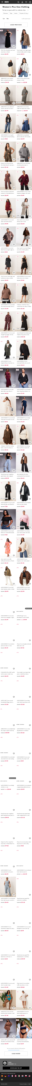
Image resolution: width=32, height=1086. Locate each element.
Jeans (15, 13)
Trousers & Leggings (25, 13)
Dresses (5, 13)
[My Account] (22, 2)
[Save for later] (14, 46)
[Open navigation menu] (2, 2)
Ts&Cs (29, 1084)
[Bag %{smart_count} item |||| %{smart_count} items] (30, 2)
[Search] (18, 2)
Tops (11, 13)
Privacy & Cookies (23, 1084)
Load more (16, 1053)
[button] (2, 1076)
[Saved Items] (26, 2)
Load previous (16, 25)
